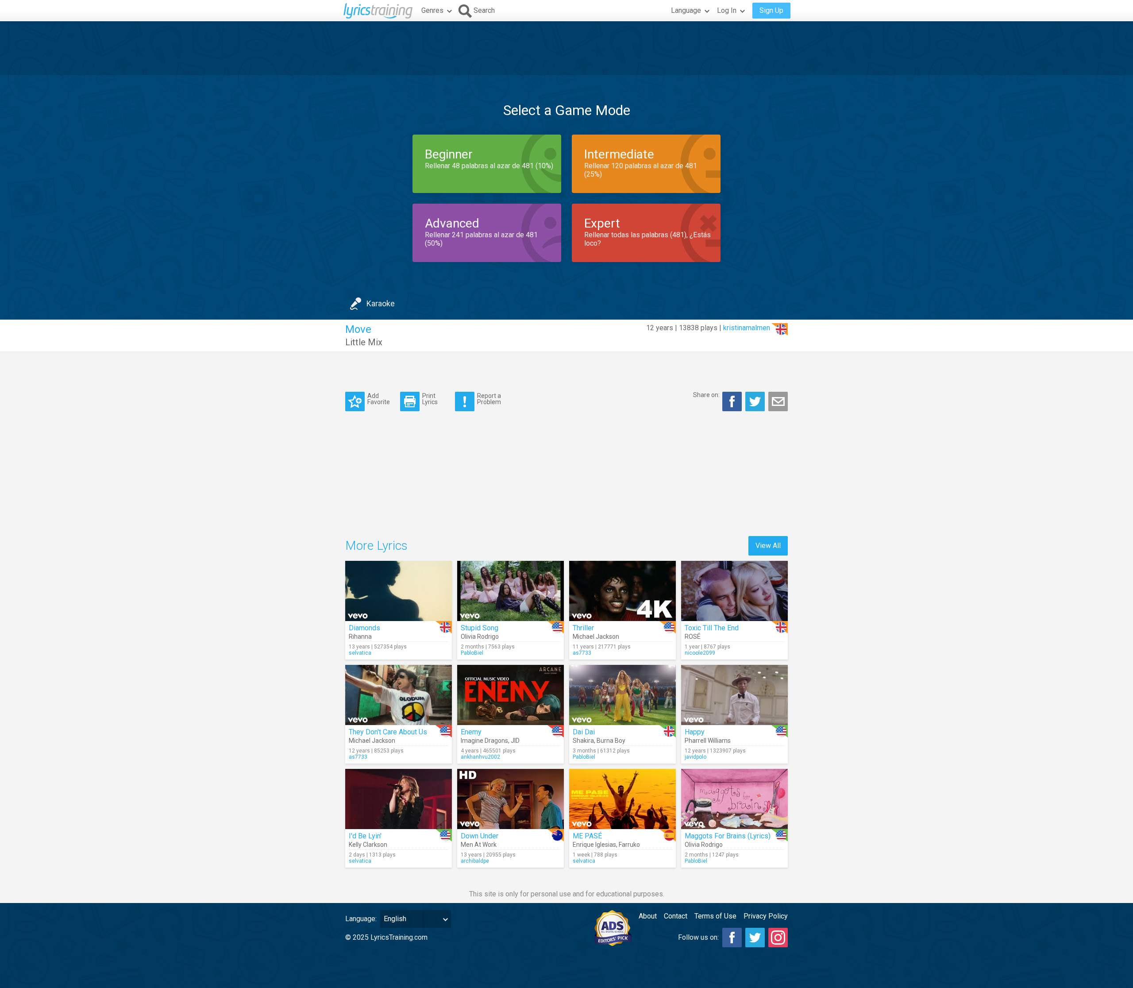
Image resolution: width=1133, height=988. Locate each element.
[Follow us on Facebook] (732, 937)
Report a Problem (489, 398)
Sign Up (771, 10)
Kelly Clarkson (368, 844)
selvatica (360, 653)
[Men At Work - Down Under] (510, 799)
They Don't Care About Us (388, 732)
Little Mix (363, 342)
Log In (726, 10)
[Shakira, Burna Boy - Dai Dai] (622, 695)
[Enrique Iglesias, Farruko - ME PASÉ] (622, 799)
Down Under (479, 836)
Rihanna (360, 636)
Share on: (706, 395)
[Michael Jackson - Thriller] (622, 591)
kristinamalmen (746, 328)
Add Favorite (378, 398)
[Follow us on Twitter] (755, 937)
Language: (361, 919)
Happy (695, 732)
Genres (432, 10)
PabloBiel (472, 653)
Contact (675, 916)
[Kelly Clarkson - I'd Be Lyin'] (398, 799)
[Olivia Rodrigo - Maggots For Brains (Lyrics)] (734, 799)
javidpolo (695, 757)
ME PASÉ (587, 836)
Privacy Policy (766, 916)
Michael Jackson (596, 636)
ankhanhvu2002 (480, 757)
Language (686, 10)
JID (515, 740)
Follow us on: (698, 937)
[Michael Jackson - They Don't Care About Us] (398, 695)
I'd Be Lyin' (365, 836)
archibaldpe (475, 861)
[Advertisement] (566, 48)
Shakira (583, 740)
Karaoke (380, 303)
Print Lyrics (430, 398)
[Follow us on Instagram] (778, 937)
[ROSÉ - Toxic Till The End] (734, 591)
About (648, 916)
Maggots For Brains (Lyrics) (728, 836)
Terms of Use (715, 916)
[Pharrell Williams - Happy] (734, 695)
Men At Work (479, 844)
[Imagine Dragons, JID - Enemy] (510, 695)
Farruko (629, 844)
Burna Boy (611, 740)
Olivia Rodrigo (480, 636)
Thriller (583, 628)
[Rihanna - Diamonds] (398, 591)
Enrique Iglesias (594, 844)
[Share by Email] (778, 401)
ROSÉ (693, 636)
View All (768, 545)
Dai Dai (584, 732)
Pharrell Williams (708, 740)
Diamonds (364, 628)
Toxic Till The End (712, 628)
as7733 (582, 653)
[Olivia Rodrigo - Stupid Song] (510, 591)
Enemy (471, 732)
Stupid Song (479, 628)
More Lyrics (376, 545)
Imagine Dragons (484, 740)
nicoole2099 (700, 653)
